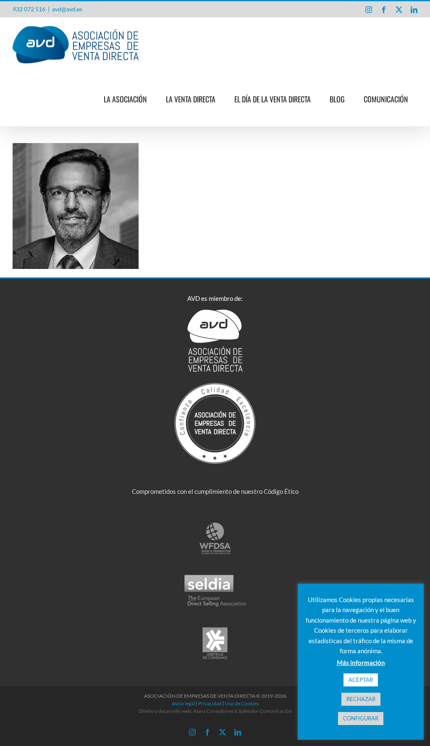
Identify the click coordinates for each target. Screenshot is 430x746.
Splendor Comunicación (265, 711)
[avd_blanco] (215, 312)
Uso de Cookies (242, 703)
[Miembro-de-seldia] (215, 577)
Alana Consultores (213, 711)
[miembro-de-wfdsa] (215, 524)
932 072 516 (29, 9)
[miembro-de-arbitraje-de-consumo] (215, 629)
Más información (361, 662)
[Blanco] (215, 386)
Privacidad (210, 703)
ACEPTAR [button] (361, 679)
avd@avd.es (67, 9)
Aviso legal (183, 703)
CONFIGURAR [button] (360, 718)
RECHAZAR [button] (360, 699)
